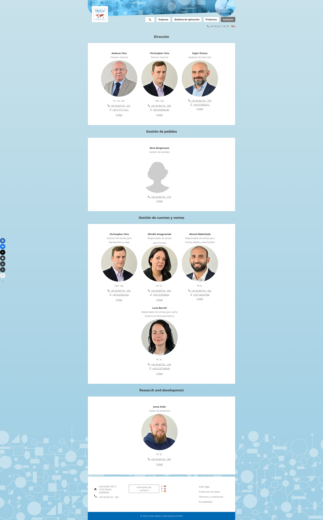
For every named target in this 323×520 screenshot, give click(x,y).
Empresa (163, 19)
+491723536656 (161, 294)
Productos (211, 19)
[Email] (2, 258)
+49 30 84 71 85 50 (219, 26)
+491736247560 (201, 294)
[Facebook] (2, 246)
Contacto (228, 19)
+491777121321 (120, 109)
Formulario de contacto (144, 489)
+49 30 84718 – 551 (121, 105)
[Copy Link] (2, 269)
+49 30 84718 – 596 (161, 364)
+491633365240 (161, 109)
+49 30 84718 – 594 (161, 290)
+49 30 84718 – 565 (161, 105)
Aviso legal (204, 486)
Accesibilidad (205, 501)
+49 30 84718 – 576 (201, 100)
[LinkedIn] (2, 240)
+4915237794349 (161, 368)
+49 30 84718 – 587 (161, 459)
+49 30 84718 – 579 (161, 196)
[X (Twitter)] (2, 252)
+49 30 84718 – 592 (201, 290)
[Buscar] (149, 19)
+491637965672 (201, 104)
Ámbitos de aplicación (186, 19)
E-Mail (119, 114)
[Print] (2, 264)
